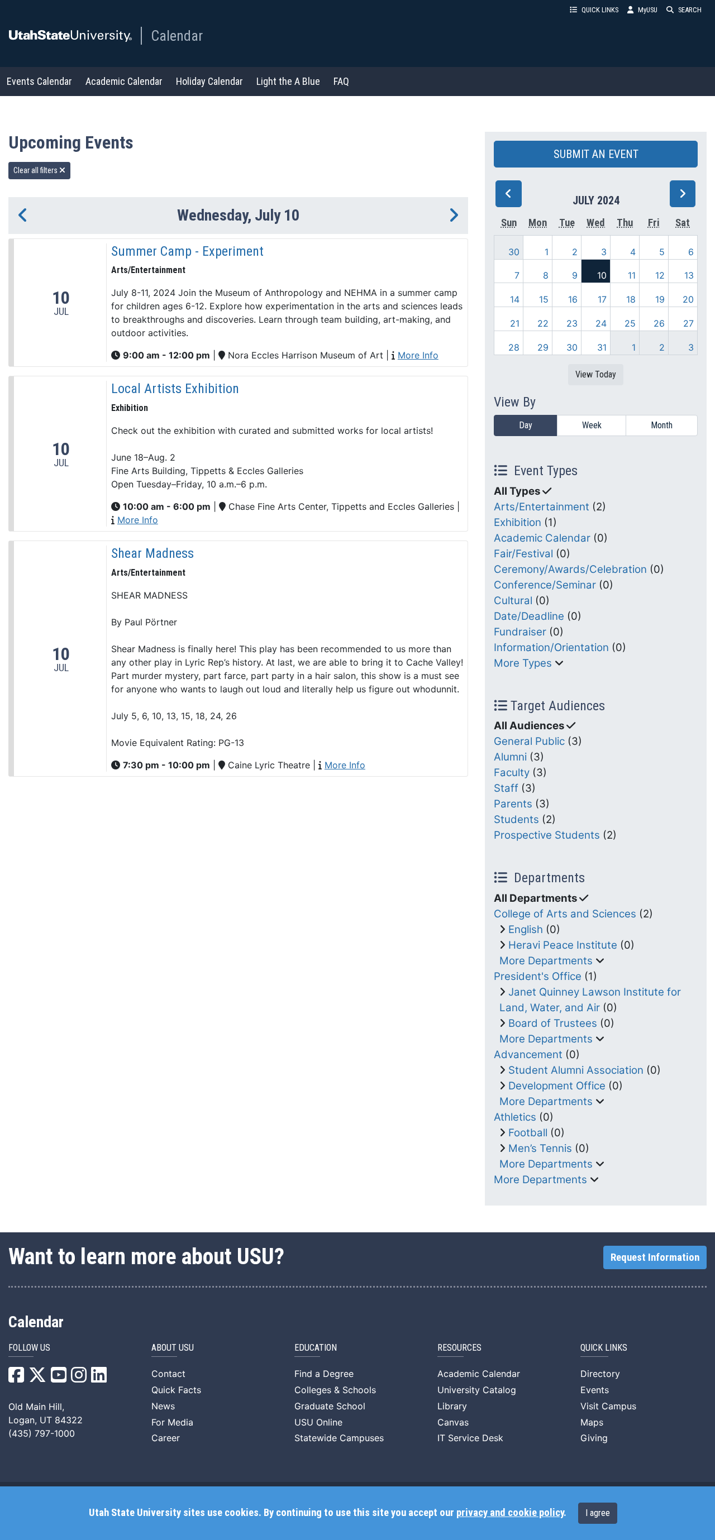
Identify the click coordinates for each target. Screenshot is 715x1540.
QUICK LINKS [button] (599, 10)
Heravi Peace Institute (562, 945)
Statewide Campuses (339, 1437)
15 (544, 299)
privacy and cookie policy (510, 1512)
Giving (594, 1437)
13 (689, 275)
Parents (513, 803)
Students (516, 819)
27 (688, 323)
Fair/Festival (523, 553)
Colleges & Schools (335, 1389)
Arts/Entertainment (541, 506)
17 (602, 299)
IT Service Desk (470, 1437)
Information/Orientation (551, 647)
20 (688, 299)
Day (525, 425)
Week (592, 425)
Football (527, 1132)
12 (660, 275)
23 (572, 323)
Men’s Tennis (540, 1148)
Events (594, 1389)
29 (543, 347)
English (525, 929)
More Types (523, 663)
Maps (591, 1422)
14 (514, 299)
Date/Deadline (529, 616)
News (163, 1406)
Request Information (655, 1257)
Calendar (177, 35)
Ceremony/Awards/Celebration (570, 569)
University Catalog (476, 1389)
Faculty (512, 772)
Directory (600, 1373)
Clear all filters (36, 170)
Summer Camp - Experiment (187, 251)
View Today (595, 374)
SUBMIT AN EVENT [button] (596, 154)
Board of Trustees (552, 1023)
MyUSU (647, 10)
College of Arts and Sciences (565, 913)
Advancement (528, 1054)
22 (543, 323)
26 (659, 323)
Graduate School (329, 1406)
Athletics (515, 1117)
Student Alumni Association (576, 1070)
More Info (418, 355)
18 (631, 299)
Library (452, 1406)
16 (573, 299)
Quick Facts (176, 1389)
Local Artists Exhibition (175, 388)
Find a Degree (324, 1373)
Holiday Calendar (209, 81)
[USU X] (37, 1378)
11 (632, 275)
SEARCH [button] (690, 10)
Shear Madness (152, 553)
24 (601, 323)
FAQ (341, 81)
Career (165, 1437)
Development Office (557, 1085)
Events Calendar (39, 81)
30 (513, 251)
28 (513, 347)
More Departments (546, 960)
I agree (597, 1513)
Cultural (513, 600)
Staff (506, 788)
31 (602, 347)
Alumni (510, 756)
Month (662, 425)
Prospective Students (547, 835)
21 (514, 323)
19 (660, 299)
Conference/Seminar (545, 584)
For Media (172, 1422)
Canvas (453, 1422)
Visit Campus (608, 1406)
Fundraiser (520, 631)
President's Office (537, 976)
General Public (529, 741)
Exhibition (517, 522)
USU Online (318, 1422)
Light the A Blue (288, 81)
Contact (168, 1373)
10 (602, 275)
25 (630, 323)
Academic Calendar (124, 81)
